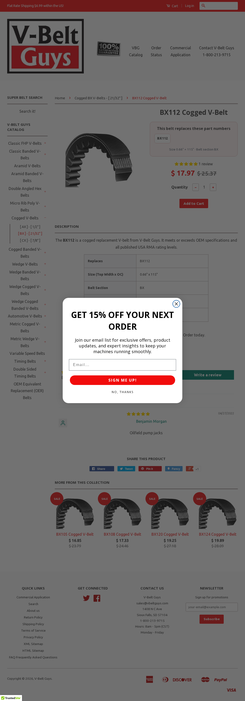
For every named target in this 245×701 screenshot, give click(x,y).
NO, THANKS (123, 392)
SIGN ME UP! (122, 380)
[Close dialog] (176, 303)
